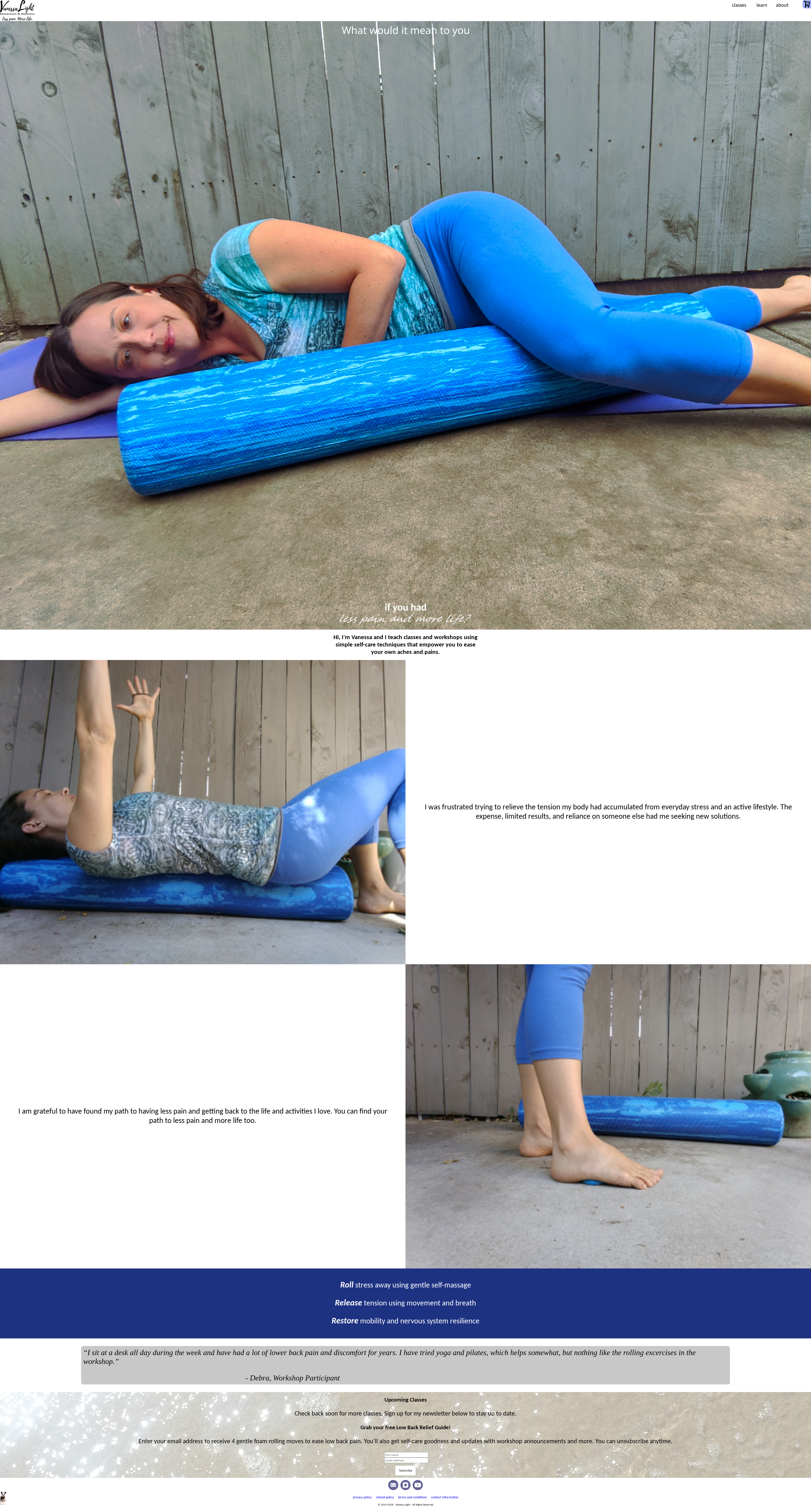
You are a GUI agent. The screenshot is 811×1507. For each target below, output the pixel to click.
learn (762, 5)
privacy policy (362, 1497)
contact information (444, 1497)
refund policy (385, 1497)
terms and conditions (412, 1497)
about (782, 5)
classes (739, 5)
